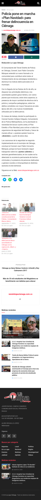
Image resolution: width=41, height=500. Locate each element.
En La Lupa (10, 10)
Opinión (17, 455)
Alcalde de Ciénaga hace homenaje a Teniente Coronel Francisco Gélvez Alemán (25, 217)
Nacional (18, 449)
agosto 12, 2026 (17, 362)
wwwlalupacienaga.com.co (11, 30)
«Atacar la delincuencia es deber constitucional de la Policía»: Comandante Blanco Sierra (9, 217)
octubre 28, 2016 (29, 30)
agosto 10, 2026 (17, 378)
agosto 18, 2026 (17, 350)
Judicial (4, 455)
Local (17, 446)
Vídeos (30, 455)
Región (30, 449)
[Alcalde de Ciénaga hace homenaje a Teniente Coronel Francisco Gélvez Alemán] (27, 207)
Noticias (18, 452)
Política (31, 446)
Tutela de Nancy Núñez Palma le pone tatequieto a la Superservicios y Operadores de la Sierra (25, 357)
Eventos (4, 452)
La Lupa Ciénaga (11, 495)
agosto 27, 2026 (8, 336)
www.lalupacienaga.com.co (28, 170)
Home (3, 10)
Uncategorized (33, 452)
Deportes (5, 446)
